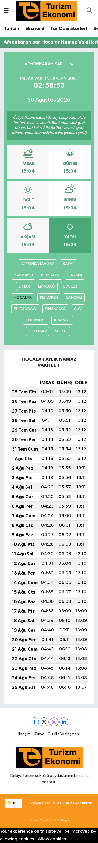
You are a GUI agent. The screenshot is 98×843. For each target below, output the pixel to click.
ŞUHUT (61, 331)
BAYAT (69, 264)
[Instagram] (54, 721)
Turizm (11, 28)
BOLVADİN (50, 275)
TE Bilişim (62, 820)
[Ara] (89, 10)
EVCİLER (70, 286)
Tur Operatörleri (68, 28)
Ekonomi (34, 28)
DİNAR (24, 286)
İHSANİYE (62, 320)
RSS (16, 803)
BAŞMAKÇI (23, 275)
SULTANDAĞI (25, 309)
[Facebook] (34, 721)
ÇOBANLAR (35, 320)
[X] (44, 721)
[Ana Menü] (6, 10)
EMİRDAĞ (46, 286)
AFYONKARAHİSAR (37, 264)
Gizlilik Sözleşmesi (64, 734)
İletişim (24, 734)
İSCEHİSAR (38, 331)
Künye (39, 734)
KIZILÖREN (49, 297)
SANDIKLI (74, 297)
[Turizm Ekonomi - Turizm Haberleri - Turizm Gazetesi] (46, 10)
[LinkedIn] (63, 721)
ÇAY (78, 309)
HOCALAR (23, 297)
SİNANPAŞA (55, 309)
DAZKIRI (75, 275)
